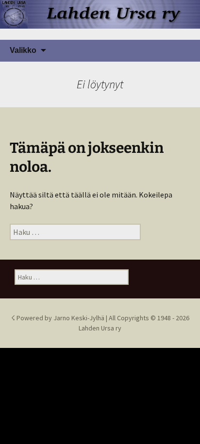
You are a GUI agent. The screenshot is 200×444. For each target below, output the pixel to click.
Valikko (23, 50)
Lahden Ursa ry (100, 328)
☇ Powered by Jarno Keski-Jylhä (58, 317)
